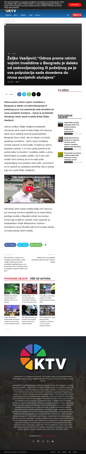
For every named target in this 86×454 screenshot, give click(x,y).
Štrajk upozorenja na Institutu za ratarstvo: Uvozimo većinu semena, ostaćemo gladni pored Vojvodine (72, 142)
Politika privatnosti (47, 4)
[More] (45, 245)
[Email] (34, 94)
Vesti (13, 19)
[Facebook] (19, 94)
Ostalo (75, 452)
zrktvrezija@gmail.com (49, 436)
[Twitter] (24, 94)
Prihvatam (74, 5)
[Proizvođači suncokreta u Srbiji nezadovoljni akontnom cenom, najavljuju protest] (60, 154)
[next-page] (9, 330)
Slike (69, 452)
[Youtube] (52, 441)
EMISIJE (64, 452)
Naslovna (7, 19)
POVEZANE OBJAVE (16, 278)
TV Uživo (63, 90)
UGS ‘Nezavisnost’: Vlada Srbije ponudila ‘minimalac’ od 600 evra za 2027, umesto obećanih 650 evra (47, 321)
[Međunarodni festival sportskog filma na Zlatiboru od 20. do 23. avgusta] (12, 289)
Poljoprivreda (68, 134)
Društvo (19, 19)
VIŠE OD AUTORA (40, 278)
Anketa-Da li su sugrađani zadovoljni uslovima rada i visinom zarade (43, 260)
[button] (67, 15)
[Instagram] (38, 441)
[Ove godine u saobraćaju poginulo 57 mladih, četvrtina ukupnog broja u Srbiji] (47, 289)
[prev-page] (5, 330)
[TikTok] (43, 441)
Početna (53, 452)
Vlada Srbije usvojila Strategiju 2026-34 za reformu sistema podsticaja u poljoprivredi (71, 126)
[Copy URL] (38, 94)
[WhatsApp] (29, 94)
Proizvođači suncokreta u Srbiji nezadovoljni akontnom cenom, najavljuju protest (72, 156)
